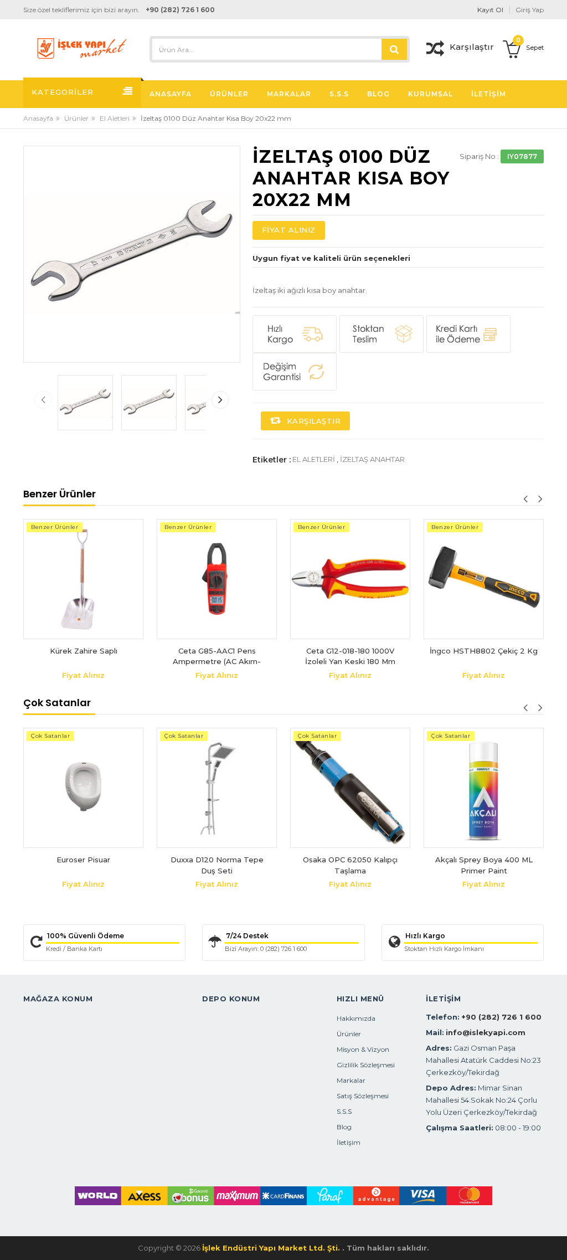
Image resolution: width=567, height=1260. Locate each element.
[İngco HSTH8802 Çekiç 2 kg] (483, 579)
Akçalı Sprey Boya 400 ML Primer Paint (484, 865)
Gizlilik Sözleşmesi (366, 1065)
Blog (344, 1127)
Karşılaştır (312, 420)
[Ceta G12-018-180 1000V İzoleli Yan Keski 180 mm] (350, 579)
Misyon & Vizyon (363, 1049)
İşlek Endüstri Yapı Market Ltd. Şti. (272, 1247)
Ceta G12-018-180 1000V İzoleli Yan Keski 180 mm (350, 656)
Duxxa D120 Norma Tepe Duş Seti (217, 865)
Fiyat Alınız (289, 229)
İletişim (348, 1142)
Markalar (351, 1080)
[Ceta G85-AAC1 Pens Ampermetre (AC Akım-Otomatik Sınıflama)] (216, 579)
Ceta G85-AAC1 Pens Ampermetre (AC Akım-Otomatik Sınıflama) (217, 656)
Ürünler (76, 118)
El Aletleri (115, 118)
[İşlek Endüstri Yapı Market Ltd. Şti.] (82, 48)
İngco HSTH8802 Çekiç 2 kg (484, 650)
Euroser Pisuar (83, 859)
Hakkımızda (356, 1018)
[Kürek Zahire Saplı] (83, 579)
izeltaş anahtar (372, 459)
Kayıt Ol (490, 10)
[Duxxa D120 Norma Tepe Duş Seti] (216, 787)
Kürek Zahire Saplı (83, 650)
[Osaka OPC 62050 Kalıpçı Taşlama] (350, 787)
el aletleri (313, 459)
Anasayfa (38, 118)
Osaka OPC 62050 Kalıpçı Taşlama (350, 865)
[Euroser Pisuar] (83, 787)
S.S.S (344, 1111)
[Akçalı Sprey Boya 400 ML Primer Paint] (483, 787)
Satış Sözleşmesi (363, 1096)
